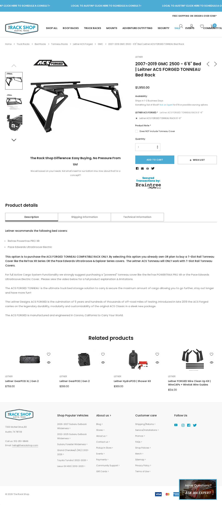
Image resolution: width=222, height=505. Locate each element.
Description (31, 217)
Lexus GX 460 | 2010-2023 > (71, 466)
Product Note (143, 125)
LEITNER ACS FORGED (169, 112)
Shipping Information (84, 217)
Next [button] (14, 139)
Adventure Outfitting (137, 28)
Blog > (99, 424)
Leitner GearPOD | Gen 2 (74, 381)
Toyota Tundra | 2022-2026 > (72, 460)
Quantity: (140, 138)
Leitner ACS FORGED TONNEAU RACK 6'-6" (160, 118)
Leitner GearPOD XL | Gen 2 (22, 381)
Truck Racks (92, 28)
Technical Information (137, 217)
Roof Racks (71, 28)
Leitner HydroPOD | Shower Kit (132, 381)
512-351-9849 (21, 441)
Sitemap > (140, 459)
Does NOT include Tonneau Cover (157, 131)
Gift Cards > (102, 471)
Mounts (111, 28)
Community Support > (107, 465)
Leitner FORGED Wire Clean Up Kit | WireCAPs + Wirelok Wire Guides (189, 382)
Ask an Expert (166, 104)
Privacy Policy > (143, 465)
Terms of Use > (142, 471)
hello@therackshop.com (25, 445)
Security (163, 28)
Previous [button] (14, 65)
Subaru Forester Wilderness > (72, 444)
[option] (147, 15)
